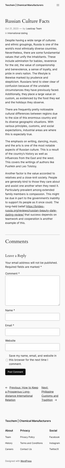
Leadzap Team (34, 28)
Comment (12, 273)
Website (10, 340)
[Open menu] (58, 5)
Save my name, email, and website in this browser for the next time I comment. (32, 360)
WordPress (26, 461)
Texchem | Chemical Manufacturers (24, 5)
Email (9, 325)
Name (10, 310)
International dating (18, 33)
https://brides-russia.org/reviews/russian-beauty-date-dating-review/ (31, 210)
